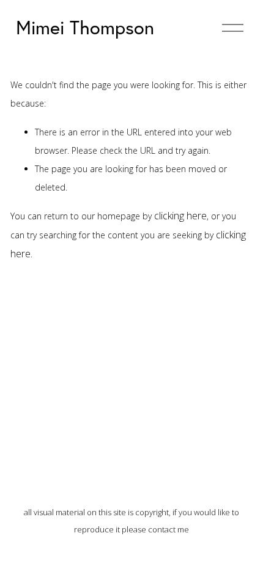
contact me (168, 529)
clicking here (180, 215)
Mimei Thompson (85, 27)
